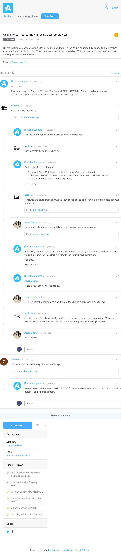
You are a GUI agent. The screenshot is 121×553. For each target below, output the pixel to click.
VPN (8, 455)
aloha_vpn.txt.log (30, 117)
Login (115, 7)
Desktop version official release (27, 491)
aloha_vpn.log (42, 234)
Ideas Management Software (76, 550)
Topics (8, 16)
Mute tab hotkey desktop (24, 508)
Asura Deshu (30, 280)
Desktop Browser (21, 455)
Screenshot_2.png (21, 62)
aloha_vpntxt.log (29, 371)
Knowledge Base (28, 16)
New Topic (50, 16)
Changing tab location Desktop (27, 514)
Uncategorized (14, 445)
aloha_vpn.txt (41, 209)
